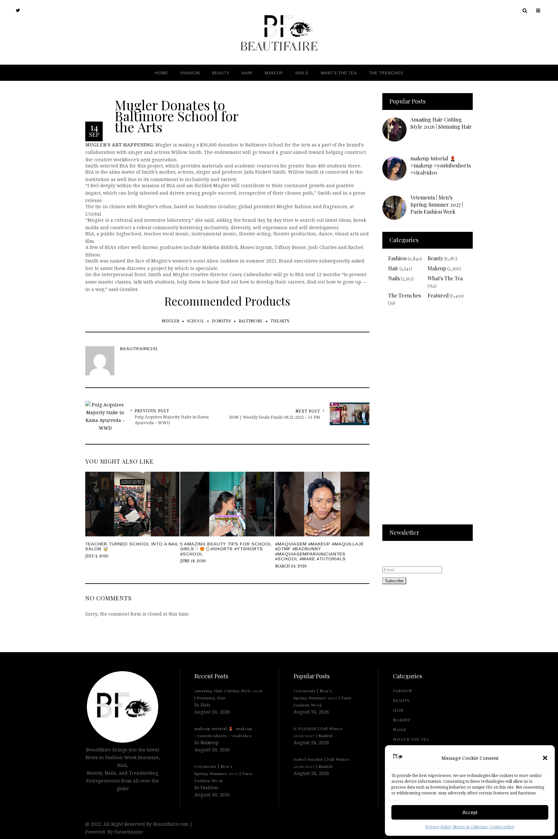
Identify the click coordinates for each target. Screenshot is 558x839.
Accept (469, 812)
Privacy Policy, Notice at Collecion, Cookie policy (469, 827)
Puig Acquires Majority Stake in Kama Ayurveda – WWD (172, 419)
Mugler (170, 321)
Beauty (435, 258)
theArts (279, 321)
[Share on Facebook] (6, 418)
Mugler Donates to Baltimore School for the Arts (176, 115)
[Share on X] (6, 403)
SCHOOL (195, 321)
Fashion (397, 258)
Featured (438, 295)
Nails (394, 278)
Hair (393, 268)
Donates (221, 321)
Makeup (437, 268)
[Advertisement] (427, 419)
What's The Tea (445, 278)
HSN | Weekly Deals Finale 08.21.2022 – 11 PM (274, 417)
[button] (545, 758)
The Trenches (404, 295)
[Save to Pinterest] (6, 433)
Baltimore (251, 321)
